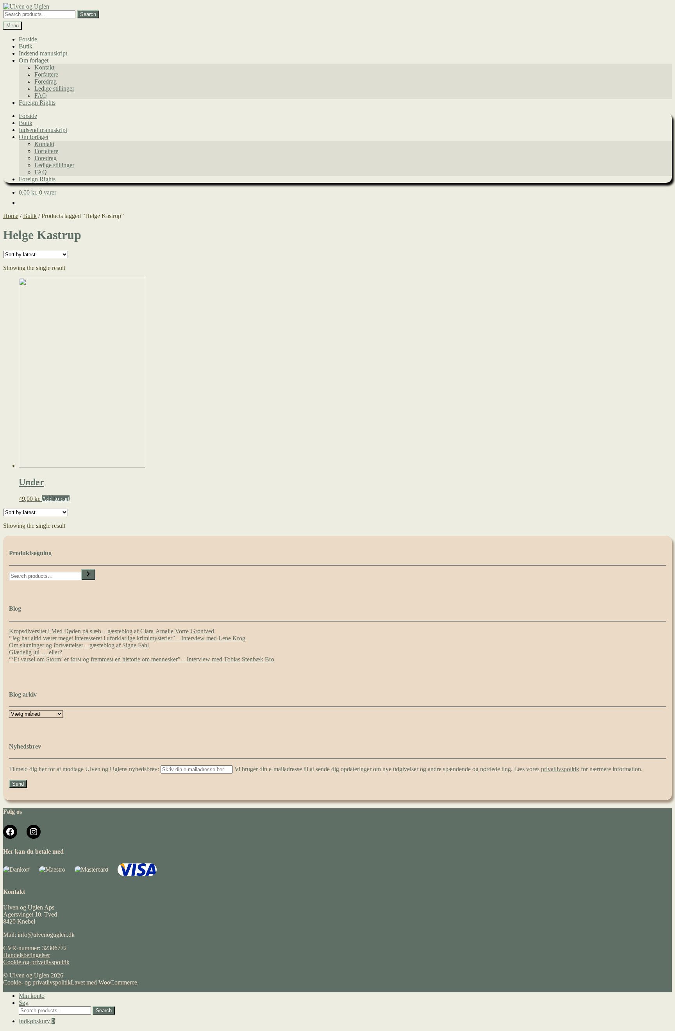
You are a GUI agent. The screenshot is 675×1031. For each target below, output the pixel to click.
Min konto (32, 995)
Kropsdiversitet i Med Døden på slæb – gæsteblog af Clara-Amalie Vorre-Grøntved (111, 631)
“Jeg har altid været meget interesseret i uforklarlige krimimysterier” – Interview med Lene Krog (127, 638)
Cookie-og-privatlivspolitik (36, 962)
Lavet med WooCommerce (104, 982)
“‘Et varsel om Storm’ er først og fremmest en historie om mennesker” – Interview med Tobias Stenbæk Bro (141, 659)
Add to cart (56, 498)
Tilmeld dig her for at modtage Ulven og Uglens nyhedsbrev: (85, 769)
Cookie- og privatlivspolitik (37, 982)
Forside (28, 39)
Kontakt (44, 67)
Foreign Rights (37, 102)
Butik (25, 46)
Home (10, 216)
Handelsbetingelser (26, 955)
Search (88, 14)
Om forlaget (33, 60)
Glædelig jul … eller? (35, 652)
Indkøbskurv (37, 1021)
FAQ (40, 95)
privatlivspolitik (560, 769)
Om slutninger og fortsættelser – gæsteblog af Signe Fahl (79, 645)
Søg (24, 1002)
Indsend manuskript (43, 53)
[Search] (88, 574)
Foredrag (45, 81)
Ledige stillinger (54, 88)
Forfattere (46, 74)
